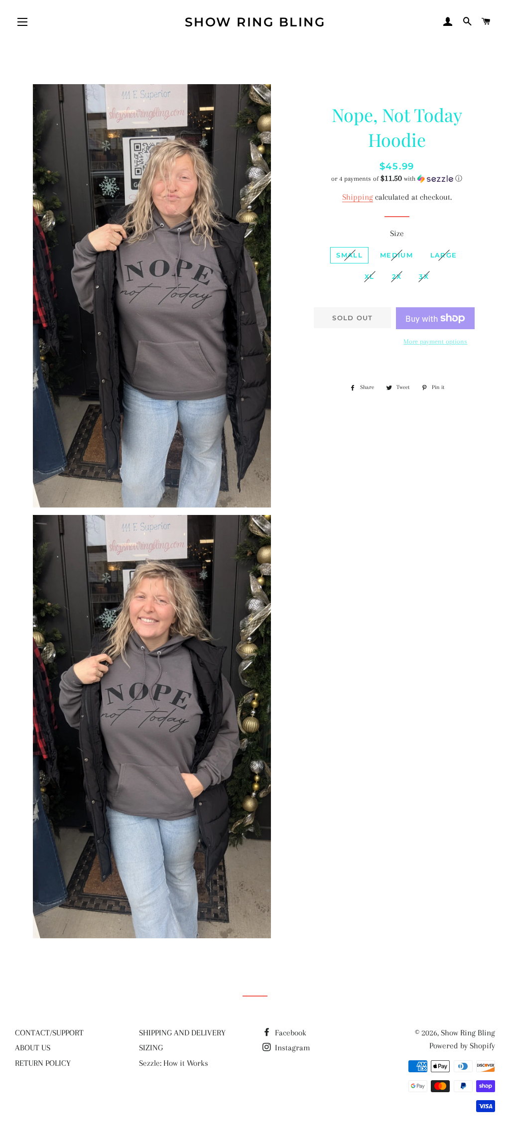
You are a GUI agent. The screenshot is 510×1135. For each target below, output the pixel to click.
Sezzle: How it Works (173, 1063)
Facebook (289, 1032)
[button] (397, 178)
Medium (396, 255)
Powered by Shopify (462, 1045)
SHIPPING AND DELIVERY (182, 1032)
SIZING (151, 1047)
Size (397, 233)
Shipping (357, 197)
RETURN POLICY (43, 1063)
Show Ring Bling (255, 21)
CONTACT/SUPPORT (49, 1032)
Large (443, 255)
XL (370, 276)
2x (397, 276)
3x (424, 276)
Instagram (291, 1047)
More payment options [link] (435, 341)
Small (349, 255)
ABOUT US (32, 1047)
